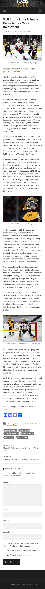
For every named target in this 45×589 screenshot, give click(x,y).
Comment (7, 482)
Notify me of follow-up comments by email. (23, 551)
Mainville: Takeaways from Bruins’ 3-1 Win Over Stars (22, 448)
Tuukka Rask (22, 437)
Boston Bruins (25, 423)
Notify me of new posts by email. (19, 555)
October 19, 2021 (10, 31)
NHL (31, 423)
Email (6, 521)
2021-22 (10, 423)
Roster (15, 425)
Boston (17, 423)
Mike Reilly (9, 437)
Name (6, 509)
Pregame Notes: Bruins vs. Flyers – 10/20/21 (21, 458)
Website (6, 532)
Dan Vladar (25, 430)
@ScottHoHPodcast (11, 71)
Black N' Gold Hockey (22, 584)
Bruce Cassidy (10, 430)
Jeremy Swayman (12, 434)
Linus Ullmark (28, 434)
